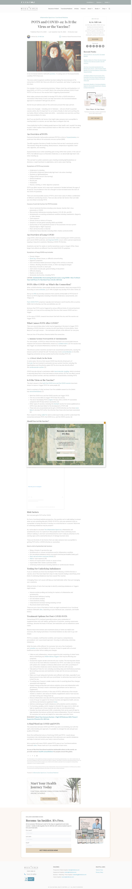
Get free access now (65, 458)
